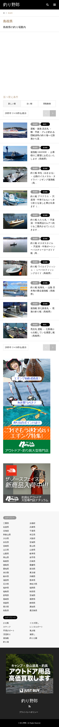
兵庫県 (32, 527)
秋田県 (32, 591)
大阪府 (32, 538)
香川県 (6, 607)
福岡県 (32, 588)
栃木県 (6, 576)
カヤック (7, 627)
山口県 (6, 550)
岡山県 (6, 557)
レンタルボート (36, 627)
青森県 (6, 603)
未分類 (6, 572)
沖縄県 (32, 576)
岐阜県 (32, 553)
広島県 (32, 561)
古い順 (29, 104)
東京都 (32, 572)
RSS (29, 706)
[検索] (47, 4)
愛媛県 (32, 565)
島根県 (6, 561)
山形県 (32, 550)
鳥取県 (6, 610)
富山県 (32, 546)
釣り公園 (33, 638)
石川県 (6, 584)
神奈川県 (33, 584)
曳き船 (32, 630)
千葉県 (32, 531)
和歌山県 (7, 535)
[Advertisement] (29, 64)
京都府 (32, 523)
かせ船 (6, 623)
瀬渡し (32, 634)
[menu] (54, 4)
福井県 (6, 588)
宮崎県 (6, 546)
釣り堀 (6, 642)
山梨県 (6, 553)
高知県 (32, 607)
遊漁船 (6, 638)
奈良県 (6, 542)
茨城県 (32, 595)
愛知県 (6, 569)
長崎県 (6, 599)
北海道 (6, 531)
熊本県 (32, 580)
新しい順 (12, 104)
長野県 (32, 599)
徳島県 (6, 565)
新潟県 (32, 569)
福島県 (6, 591)
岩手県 (32, 557)
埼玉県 (32, 535)
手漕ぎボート (8, 630)
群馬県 (6, 595)
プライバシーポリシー (28, 712)
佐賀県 (6, 527)
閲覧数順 (47, 104)
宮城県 (32, 542)
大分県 (6, 538)
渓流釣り (7, 634)
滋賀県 (6, 580)
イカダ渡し (34, 623)
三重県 (6, 523)
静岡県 (32, 603)
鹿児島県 (33, 610)
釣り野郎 (29, 701)
